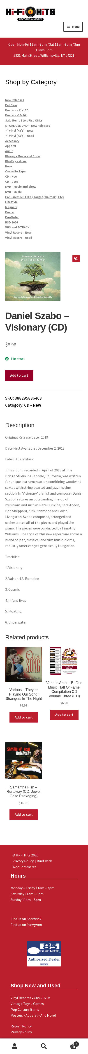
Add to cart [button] (24, 717)
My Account (14, 1046)
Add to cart (19, 375)
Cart (68, 1042)
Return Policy (21, 1026)
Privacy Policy (21, 1032)
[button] (76, 258)
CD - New (32, 405)
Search (44, 1046)
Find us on (26, 919)
